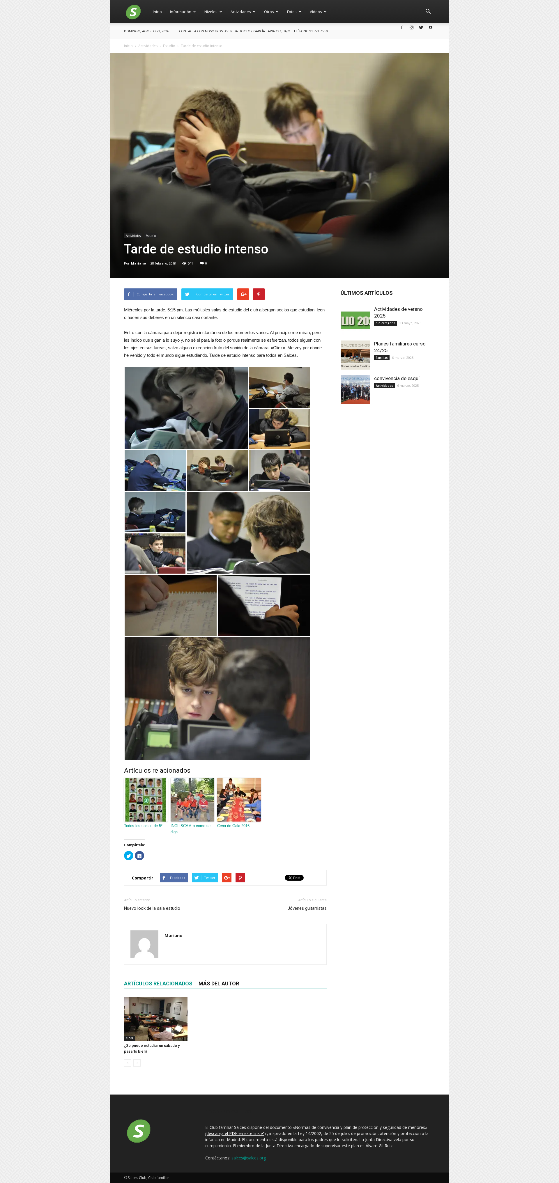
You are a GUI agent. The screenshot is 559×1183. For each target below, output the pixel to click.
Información (180, 11)
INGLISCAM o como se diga (190, 829)
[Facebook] (401, 27)
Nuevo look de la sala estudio (152, 908)
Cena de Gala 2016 (233, 826)
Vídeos (316, 11)
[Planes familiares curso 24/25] (355, 355)
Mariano (138, 263)
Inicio (157, 11)
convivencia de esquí (397, 378)
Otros (269, 11)
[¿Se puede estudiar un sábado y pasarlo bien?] (155, 1019)
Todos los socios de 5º (143, 826)
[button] (428, 12)
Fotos (292, 11)
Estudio (151, 236)
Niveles (210, 11)
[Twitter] (421, 27)
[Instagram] (411, 27)
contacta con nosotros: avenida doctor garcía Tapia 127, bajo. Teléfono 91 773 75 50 (253, 31)
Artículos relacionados (158, 983)
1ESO (129, 1038)
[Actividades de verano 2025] (355, 320)
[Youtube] (430, 27)
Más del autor (219, 983)
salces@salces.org (248, 1158)
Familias (382, 358)
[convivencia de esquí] (355, 389)
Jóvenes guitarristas (307, 908)
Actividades (241, 11)
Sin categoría (385, 323)
